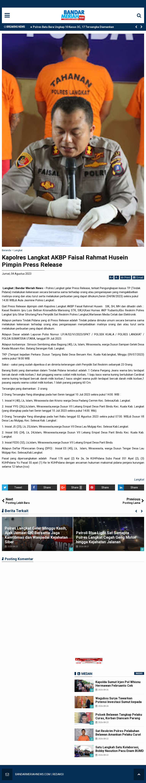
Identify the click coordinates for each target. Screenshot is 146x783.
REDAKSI (58, 774)
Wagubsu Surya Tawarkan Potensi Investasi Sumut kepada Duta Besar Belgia (118, 702)
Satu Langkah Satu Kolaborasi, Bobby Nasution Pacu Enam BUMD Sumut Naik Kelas (119, 750)
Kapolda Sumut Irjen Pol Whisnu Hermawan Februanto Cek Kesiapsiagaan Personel (117, 685)
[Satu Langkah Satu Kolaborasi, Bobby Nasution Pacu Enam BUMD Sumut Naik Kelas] (84, 751)
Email (139, 277)
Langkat (139, 479)
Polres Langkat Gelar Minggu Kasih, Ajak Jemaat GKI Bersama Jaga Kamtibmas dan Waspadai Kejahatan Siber (36, 535)
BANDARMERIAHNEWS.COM (32, 774)
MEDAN (86, 674)
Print (127, 277)
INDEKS (139, 673)
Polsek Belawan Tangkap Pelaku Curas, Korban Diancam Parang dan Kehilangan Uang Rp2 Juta (118, 718)
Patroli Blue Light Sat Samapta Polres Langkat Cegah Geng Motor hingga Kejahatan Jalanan (106, 537)
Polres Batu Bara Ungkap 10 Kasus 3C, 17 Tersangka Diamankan (73, 26)
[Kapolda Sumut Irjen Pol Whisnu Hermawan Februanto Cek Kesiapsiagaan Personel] (84, 686)
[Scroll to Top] (139, 774)
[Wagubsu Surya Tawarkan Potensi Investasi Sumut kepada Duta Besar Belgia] (84, 702)
